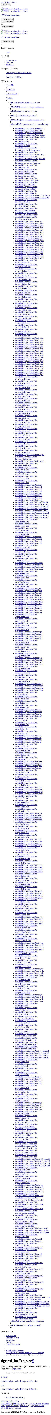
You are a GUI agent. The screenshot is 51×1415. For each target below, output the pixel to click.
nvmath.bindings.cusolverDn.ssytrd (28, 813)
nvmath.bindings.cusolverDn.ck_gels (29, 351)
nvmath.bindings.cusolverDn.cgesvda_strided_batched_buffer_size (29, 1203)
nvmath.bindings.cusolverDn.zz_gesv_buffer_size (26, 261)
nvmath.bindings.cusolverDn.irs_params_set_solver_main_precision (29, 153)
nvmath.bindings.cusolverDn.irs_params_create (26, 140)
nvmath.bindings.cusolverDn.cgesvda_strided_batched (26, 1220)
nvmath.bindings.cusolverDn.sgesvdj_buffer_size (26, 1169)
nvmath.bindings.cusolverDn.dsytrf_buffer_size (26, 698)
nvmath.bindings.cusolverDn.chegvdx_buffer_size (26, 961)
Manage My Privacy (20, 1404)
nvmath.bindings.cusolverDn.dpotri (28, 539)
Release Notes (11, 1336)
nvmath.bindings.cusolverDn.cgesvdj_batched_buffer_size (26, 1151)
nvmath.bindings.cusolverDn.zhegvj (28, 1109)
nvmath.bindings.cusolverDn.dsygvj (28, 1105)
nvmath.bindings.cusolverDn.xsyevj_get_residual (26, 1026)
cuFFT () (23, 115)
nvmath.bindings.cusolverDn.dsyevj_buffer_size (26, 1065)
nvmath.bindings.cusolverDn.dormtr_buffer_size (26, 853)
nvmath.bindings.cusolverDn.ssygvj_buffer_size (26, 1086)
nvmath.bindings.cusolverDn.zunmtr (28, 872)
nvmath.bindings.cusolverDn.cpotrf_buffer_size (26, 477)
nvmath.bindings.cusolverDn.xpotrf (28, 1239)
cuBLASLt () (26, 107)
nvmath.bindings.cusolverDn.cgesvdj (29, 1189)
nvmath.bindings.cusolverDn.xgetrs (28, 1256)
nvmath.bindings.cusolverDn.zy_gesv (29, 230)
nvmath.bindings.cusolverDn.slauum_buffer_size (26, 546)
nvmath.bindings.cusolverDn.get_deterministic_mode (26, 1318)
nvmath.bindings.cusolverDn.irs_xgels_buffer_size (26, 464)
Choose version (7, 19)
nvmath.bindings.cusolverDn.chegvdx (29, 973)
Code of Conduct (12, 1338)
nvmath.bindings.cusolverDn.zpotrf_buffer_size (26, 482)
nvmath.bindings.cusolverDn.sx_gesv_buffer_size (26, 335)
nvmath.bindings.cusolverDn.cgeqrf (28, 636)
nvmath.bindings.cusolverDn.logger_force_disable (26, 1309)
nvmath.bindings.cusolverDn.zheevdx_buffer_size (26, 940)
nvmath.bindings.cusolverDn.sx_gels (29, 375)
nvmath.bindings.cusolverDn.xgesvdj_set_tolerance (26, 1121)
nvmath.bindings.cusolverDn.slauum (29, 563)
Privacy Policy (6, 1404)
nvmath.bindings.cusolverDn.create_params (31, 1228)
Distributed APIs (12, 94)
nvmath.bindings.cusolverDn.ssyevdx (29, 943)
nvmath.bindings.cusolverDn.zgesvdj (29, 1191)
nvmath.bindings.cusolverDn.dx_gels (29, 366)
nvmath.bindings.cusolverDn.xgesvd (29, 1276)
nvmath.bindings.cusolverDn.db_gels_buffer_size (26, 430)
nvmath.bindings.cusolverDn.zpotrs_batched (32, 517)
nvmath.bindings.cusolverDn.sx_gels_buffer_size (26, 451)
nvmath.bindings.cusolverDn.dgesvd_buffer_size (26, 879)
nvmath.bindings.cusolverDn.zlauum (29, 569)
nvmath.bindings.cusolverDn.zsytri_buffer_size (26, 732)
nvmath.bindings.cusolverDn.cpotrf (28, 489)
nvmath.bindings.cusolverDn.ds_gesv (29, 243)
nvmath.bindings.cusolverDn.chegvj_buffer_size (26, 1095)
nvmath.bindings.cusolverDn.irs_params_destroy (26, 144)
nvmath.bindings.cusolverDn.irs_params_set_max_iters (26, 175)
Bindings (9, 98)
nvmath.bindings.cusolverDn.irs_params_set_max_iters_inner (27, 179)
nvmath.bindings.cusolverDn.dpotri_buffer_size (26, 525)
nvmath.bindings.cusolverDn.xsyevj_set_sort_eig (26, 1022)
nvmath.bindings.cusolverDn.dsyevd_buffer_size (26, 905)
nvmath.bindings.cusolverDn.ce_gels (29, 353)
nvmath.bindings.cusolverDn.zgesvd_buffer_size (26, 888)
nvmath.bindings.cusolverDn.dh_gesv (29, 245)
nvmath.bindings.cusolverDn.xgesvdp (29, 1282)
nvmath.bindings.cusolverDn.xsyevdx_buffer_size (26, 1266)
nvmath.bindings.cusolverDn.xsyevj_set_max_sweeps (26, 1017)
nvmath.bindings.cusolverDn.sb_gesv (29, 256)
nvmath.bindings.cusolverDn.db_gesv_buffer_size (26, 313)
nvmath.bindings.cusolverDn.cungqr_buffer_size (26, 650)
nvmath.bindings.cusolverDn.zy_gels (29, 347)
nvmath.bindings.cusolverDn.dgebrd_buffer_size (26, 749)
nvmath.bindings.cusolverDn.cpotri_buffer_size (26, 529)
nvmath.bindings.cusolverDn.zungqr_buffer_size (26, 654)
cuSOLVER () (27, 120)
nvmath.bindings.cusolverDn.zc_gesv (29, 223)
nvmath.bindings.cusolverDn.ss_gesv (29, 251)
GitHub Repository (13, 1344)
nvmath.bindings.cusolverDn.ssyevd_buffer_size (26, 901)
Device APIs (10, 89)
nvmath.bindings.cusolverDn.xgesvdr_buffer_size (26, 1285)
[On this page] (2, 29)
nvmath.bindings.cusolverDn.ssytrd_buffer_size (26, 797)
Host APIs (9, 85)
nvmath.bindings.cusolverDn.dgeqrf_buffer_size (26, 620)
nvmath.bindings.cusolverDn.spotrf (28, 485)
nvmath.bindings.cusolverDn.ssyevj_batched (32, 1051)
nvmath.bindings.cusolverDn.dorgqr (28, 660)
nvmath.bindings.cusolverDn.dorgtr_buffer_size (26, 827)
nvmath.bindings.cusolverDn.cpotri (28, 541)
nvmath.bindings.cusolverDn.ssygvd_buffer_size (26, 978)
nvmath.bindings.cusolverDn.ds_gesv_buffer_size (26, 304)
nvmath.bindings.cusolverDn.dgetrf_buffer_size (26, 577)
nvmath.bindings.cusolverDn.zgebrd (28, 768)
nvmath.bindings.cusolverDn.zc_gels (29, 340)
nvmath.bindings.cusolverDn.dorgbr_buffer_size (26, 775)
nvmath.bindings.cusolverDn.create (28, 131)
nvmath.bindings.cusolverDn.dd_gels (29, 357)
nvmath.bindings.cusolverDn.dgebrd (28, 764)
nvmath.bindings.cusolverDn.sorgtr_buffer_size (26, 823)
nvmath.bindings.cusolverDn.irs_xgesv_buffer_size (26, 458)
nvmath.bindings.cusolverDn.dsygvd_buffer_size (26, 983)
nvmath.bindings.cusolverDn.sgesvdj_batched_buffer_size (26, 1143)
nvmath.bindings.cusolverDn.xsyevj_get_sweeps (26, 1030)
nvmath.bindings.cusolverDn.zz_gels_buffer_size (26, 378)
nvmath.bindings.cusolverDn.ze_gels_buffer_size (26, 391)
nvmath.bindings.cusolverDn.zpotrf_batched (31, 509)
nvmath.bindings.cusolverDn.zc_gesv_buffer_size (26, 265)
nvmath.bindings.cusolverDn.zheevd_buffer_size (26, 914)
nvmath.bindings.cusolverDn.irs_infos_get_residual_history (26, 214)
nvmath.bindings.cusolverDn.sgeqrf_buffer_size (26, 615)
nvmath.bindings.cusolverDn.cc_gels (29, 349)
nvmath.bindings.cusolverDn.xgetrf (28, 1254)
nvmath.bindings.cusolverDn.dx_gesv (29, 249)
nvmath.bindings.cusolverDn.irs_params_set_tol (26, 166)
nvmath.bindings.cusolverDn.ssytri (28, 735)
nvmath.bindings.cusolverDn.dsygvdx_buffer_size (26, 957)
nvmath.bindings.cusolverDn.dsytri (28, 738)
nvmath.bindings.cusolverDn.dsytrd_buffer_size (26, 801)
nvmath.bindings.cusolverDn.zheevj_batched (32, 1057)
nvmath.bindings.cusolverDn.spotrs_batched (31, 511)
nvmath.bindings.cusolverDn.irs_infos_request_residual (26, 209)
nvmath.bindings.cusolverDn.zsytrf (28, 716)
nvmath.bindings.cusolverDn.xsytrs (28, 1295)
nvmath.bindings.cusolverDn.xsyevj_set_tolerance (26, 1013)
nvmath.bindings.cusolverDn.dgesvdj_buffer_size (26, 1173)
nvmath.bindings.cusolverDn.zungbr (28, 794)
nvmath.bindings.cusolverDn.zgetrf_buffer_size (26, 585)
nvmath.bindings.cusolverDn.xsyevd (29, 1263)
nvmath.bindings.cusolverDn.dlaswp (29, 599)
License (9, 1342)
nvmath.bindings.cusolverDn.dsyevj (28, 1079)
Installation (10, 64)
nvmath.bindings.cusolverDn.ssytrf (28, 710)
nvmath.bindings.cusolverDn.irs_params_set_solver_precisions (27, 162)
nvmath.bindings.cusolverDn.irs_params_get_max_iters (26, 183)
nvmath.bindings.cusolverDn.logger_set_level (32, 1304)
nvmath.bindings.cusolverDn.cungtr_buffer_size (26, 832)
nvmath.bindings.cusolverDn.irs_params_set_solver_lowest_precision (30, 157)
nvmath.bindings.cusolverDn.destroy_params (32, 1230)
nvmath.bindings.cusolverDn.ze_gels (29, 344)
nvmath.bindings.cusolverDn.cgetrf (28, 593)
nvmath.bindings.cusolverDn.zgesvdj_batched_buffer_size (26, 1156)
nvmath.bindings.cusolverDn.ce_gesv (29, 234)
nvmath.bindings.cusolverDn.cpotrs (28, 498)
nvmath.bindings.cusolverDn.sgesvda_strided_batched (26, 1212)
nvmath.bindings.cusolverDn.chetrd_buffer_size (26, 806)
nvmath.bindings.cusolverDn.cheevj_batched (32, 1055)
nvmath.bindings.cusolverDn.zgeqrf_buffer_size (26, 628)
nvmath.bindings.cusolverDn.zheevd (29, 923)
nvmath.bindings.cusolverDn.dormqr (29, 686)
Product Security (7, 1408)
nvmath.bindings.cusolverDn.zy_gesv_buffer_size (26, 278)
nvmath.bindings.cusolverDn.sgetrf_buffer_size (26, 572)
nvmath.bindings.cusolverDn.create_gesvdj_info (26, 1112)
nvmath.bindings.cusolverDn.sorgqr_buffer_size (26, 641)
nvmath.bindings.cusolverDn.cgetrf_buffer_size (26, 581)
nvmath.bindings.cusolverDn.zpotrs (28, 500)
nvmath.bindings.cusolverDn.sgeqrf (28, 632)
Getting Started (11, 60)
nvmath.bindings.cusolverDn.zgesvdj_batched (32, 1165)
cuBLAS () (25, 102)
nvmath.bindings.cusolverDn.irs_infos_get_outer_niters (26, 205)
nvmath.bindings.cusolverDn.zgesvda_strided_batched (26, 1225)
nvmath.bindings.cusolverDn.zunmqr (29, 690)
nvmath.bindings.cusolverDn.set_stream (30, 135)
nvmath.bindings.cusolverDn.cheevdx (29, 947)
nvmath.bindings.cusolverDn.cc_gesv (29, 232)
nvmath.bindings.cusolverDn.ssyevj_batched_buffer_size (26, 1035)
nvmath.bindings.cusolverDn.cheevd (29, 921)
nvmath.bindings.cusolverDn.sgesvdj (29, 1185)
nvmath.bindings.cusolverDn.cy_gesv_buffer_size (26, 296)
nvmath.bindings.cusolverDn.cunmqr (29, 688)
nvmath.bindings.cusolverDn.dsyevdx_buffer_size (26, 931)
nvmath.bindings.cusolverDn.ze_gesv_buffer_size (26, 274)
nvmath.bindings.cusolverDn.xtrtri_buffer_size (32, 1297)
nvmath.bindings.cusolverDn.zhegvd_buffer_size (26, 991)
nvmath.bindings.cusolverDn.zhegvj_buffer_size (26, 1099)
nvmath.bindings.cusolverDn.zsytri (28, 742)
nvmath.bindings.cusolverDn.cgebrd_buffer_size (26, 754)
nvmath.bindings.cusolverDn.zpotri (28, 543)
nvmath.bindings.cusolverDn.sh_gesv (29, 254)
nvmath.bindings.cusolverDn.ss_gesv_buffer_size (26, 322)
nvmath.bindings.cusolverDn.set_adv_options (32, 1232)
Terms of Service (12, 1406)
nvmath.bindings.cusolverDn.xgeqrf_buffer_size (26, 1244)
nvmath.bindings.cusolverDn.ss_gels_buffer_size (26, 438)
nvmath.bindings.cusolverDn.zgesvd (28, 897)
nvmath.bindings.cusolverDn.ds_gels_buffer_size (26, 421)
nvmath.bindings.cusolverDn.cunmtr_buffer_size (26, 857)
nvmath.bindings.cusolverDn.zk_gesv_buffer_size (26, 270)
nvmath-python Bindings (15, 1350)
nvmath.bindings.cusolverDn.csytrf (28, 714)
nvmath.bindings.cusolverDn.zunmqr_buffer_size (26, 680)
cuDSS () (23, 111)
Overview (9, 62)
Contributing (10, 1340)
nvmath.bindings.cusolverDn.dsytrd (28, 815)
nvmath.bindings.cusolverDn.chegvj (28, 1107)
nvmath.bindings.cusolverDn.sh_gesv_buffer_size (26, 326)
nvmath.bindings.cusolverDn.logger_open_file (32, 1301)
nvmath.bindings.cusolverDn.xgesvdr (29, 1289)
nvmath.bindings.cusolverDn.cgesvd (28, 895)
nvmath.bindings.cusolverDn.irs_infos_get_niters (26, 201)
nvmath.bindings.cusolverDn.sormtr (28, 865)
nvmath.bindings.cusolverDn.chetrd (28, 818)
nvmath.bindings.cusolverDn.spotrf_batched (31, 502)
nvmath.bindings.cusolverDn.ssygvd (28, 995)
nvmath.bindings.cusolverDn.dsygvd (29, 997)
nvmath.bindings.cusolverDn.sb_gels (29, 372)
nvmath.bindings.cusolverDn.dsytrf (28, 712)
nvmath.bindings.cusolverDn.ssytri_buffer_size (26, 719)
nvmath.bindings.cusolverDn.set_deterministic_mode (26, 1313)
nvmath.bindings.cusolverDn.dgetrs (28, 608)
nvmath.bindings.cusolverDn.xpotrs (28, 1241)
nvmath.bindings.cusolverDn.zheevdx (29, 949)
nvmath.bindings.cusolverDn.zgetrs (28, 612)
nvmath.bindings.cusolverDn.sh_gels (29, 370)
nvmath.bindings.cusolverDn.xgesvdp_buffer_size (26, 1279)
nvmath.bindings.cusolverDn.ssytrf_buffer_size (26, 693)
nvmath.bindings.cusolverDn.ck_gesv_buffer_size (26, 287)
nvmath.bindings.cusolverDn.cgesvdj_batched (32, 1163)
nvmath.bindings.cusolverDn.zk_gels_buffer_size (26, 386)
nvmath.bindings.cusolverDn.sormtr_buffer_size (26, 849)
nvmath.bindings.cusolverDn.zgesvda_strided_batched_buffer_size (29, 1207)
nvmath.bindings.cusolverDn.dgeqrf (28, 634)
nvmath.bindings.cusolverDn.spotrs (28, 493)
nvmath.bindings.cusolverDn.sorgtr (28, 839)
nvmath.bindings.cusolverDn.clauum (29, 567)
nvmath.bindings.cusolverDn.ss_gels (29, 368)
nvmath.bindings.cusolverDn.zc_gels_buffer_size (26, 382)
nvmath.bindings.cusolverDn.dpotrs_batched (32, 513)
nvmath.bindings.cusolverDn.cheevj (28, 1081)
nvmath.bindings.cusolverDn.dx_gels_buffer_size (26, 434)
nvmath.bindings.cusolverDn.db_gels (29, 364)
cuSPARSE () (27, 1321)
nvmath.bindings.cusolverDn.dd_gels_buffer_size (26, 417)
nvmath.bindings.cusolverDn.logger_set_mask (32, 1306)
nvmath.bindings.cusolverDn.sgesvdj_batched (32, 1159)
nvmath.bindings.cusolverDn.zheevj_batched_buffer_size (26, 1048)
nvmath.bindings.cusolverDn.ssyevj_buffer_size (26, 1061)
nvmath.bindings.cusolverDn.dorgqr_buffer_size (26, 646)
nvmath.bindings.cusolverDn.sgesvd (28, 891)
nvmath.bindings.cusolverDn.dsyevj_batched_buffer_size (26, 1039)
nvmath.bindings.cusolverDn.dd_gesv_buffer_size (26, 300)
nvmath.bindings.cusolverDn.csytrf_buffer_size (26, 702)
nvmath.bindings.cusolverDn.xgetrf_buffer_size (26, 1251)
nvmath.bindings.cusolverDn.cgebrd (28, 766)
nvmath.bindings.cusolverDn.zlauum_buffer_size (26, 559)
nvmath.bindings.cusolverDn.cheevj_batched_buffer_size (26, 1043)
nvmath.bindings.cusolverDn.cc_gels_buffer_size (26, 399)
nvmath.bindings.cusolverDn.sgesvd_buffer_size (26, 875)
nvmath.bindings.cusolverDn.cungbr (28, 792)
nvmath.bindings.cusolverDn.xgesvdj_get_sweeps (26, 1138)
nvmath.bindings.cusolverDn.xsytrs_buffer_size (26, 1292)
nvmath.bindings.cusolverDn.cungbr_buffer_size (26, 780)
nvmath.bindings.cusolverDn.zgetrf (28, 595)
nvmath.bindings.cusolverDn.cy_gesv (29, 239)
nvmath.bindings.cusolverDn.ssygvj (28, 1103)
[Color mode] (2, 24)
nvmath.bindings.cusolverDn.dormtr (28, 867)
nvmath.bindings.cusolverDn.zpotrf (28, 491)
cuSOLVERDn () (29, 124)
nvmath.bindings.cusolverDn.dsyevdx (29, 945)
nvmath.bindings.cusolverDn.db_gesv (29, 247)
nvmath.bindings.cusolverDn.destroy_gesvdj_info (26, 1117)
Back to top (6, 4)
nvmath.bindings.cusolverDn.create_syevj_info (26, 1004)
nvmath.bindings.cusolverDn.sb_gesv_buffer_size (26, 330)
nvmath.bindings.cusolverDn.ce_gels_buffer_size (26, 408)
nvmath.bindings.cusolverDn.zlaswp (28, 604)
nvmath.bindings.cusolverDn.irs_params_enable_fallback (26, 188)
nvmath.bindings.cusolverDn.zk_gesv (29, 226)
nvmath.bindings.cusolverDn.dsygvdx (29, 971)
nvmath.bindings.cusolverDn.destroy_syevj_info (26, 1009)
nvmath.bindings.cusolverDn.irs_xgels (29, 461)
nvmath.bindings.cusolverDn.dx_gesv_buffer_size (26, 317)
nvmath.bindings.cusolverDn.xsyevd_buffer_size (26, 1259)
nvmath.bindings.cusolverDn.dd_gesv (29, 241)
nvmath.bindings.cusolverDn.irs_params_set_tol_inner (26, 170)
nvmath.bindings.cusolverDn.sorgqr (28, 658)
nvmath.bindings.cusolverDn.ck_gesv (29, 236)
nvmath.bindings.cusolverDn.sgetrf (28, 589)
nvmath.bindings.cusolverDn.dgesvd (29, 893)
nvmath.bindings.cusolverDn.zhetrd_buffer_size (26, 810)
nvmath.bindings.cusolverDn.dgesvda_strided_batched (26, 1216)
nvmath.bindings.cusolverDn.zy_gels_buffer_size (26, 395)
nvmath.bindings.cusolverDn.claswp (28, 601)
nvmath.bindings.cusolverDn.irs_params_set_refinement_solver (28, 149)
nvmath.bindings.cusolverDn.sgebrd (28, 761)
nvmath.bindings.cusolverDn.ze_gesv (29, 228)
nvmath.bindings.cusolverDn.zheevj (28, 1083)
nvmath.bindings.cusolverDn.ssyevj (28, 1077)
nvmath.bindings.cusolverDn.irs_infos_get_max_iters (26, 218)
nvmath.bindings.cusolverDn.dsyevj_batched (32, 1053)
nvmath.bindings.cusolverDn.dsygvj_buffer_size (26, 1091)
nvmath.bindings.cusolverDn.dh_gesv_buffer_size (26, 309)
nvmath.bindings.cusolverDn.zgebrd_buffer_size (26, 758)
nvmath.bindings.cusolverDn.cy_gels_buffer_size (26, 412)
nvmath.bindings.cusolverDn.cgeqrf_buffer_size (26, 624)
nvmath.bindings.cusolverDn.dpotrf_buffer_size (26, 473)
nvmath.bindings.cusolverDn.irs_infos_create (32, 197)
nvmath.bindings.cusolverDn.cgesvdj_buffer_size (26, 1177)
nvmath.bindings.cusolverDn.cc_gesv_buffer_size (26, 283)
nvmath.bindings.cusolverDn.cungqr (28, 662)
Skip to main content (8, 2)
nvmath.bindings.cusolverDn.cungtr (28, 843)
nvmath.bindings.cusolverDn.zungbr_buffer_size (26, 784)
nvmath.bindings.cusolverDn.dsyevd (29, 919)
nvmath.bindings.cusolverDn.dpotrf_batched (32, 504)
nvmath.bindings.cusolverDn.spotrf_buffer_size (26, 469)
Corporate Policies (37, 1406)
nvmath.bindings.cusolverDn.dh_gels (29, 362)
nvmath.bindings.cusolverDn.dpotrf (28, 487)
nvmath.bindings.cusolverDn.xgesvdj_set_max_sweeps (26, 1125)
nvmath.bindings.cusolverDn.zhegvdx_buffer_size (26, 965)
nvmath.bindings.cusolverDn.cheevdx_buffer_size (26, 935)
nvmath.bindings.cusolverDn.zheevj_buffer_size (26, 1073)
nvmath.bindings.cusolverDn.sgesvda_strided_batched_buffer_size (29, 1194)
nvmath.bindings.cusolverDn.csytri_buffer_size (26, 728)
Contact (18, 1408)
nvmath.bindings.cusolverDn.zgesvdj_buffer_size (26, 1182)
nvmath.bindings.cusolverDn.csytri (28, 740)
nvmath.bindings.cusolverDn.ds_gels (29, 360)
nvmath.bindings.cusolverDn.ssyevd (28, 917)
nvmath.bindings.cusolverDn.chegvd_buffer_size (26, 987)
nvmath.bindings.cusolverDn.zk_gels (29, 342)
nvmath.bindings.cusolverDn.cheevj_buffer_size (26, 1069)
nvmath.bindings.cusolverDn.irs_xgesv (29, 455)
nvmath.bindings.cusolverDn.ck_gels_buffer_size (26, 404)
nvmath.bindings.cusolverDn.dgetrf (28, 591)
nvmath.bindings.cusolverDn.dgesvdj (29, 1187)
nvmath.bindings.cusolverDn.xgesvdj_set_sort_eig (26, 1130)
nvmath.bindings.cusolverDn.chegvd (29, 999)
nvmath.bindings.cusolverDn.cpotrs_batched (32, 515)
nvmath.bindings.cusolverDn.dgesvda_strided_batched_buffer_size (29, 1199)
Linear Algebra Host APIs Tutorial (18, 73)
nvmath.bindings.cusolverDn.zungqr (28, 664)
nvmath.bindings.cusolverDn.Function (29, 128)
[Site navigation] (2, 7)
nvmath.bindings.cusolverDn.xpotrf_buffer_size (26, 1236)
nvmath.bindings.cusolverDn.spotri (28, 537)
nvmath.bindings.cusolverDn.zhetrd (28, 820)
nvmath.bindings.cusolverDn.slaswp (28, 597)
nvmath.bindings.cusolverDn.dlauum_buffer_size (26, 551)
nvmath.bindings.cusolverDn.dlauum (29, 565)
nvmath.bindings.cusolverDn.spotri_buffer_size (26, 520)
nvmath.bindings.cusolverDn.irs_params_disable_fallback (26, 192)
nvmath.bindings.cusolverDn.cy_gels (29, 355)
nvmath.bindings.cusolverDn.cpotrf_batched (31, 506)
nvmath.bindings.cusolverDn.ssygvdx (29, 969)
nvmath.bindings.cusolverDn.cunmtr (28, 869)
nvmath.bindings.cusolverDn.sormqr (28, 684)
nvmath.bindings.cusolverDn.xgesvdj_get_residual (26, 1134)
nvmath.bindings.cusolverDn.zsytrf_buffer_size (26, 706)
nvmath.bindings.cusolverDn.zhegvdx (29, 975)
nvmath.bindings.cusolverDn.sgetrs (28, 606)
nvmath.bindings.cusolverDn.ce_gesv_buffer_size (26, 291)
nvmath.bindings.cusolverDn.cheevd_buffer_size (26, 909)
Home (8, 52)
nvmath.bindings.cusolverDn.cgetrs (28, 610)
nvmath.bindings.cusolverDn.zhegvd (29, 1001)
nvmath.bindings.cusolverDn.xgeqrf (28, 1247)
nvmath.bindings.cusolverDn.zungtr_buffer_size (26, 836)
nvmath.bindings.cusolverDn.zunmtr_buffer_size (26, 862)
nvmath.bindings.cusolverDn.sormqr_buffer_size (26, 667)
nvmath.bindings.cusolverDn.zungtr (28, 846)
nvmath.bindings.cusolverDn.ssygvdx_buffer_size (26, 952)
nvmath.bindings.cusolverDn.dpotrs (28, 496)
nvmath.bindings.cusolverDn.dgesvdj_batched (32, 1161)
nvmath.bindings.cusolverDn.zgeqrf (28, 638)
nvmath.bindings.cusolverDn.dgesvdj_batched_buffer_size (26, 1147)
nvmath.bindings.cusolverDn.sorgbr (28, 787)
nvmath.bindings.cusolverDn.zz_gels (29, 338)
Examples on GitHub (14, 77)
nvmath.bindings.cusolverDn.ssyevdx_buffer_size (26, 927)
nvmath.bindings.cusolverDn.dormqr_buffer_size (26, 672)
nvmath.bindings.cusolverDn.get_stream (30, 137)
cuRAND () (25, 1325)
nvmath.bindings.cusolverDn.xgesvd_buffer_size (26, 1272)
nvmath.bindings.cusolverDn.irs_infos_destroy (32, 195)
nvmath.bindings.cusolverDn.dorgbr (28, 789)
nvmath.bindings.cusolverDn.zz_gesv (29, 221)
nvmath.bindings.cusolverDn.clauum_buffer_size (26, 555)
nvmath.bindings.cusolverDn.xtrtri (28, 1299)
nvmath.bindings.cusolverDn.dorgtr (28, 841)
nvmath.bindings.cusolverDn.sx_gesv (29, 258)
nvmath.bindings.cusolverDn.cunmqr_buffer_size (26, 676)
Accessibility (24, 1406)
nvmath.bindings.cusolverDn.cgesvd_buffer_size (26, 883)
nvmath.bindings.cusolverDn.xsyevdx (29, 1269)
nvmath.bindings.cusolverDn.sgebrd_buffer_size (26, 745)
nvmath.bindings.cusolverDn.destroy (29, 133)
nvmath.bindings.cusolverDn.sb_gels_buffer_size (26, 447)
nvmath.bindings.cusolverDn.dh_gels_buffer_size (26, 425)
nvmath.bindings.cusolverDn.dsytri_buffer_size (26, 723)
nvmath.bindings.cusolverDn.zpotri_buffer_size (26, 533)
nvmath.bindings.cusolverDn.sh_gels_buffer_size (26, 443)
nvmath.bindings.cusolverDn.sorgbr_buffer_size (26, 771)
